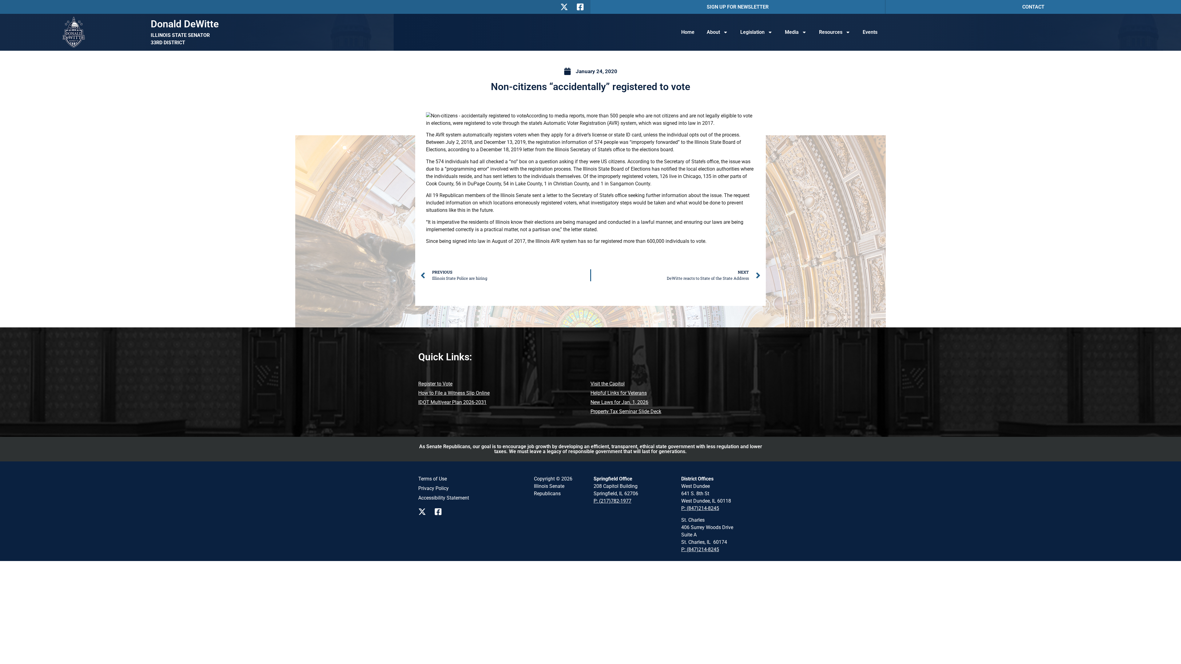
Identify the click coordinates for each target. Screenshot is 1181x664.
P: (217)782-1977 (612, 501)
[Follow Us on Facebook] (581, 7)
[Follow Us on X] (565, 7)
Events (870, 32)
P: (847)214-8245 (700, 508)
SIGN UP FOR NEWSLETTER (738, 7)
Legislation (752, 32)
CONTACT (1033, 7)
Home (687, 32)
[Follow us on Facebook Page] (439, 512)
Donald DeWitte (185, 24)
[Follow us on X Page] (423, 512)
